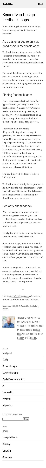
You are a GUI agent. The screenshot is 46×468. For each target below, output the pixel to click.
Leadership (7, 392)
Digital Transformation (13, 379)
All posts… (7, 405)
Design (5, 359)
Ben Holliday (8, 4)
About (40, 4)
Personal (6, 399)
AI (3, 386)
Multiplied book (9, 437)
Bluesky (20, 337)
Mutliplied (7, 353)
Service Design (9, 366)
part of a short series (19, 295)
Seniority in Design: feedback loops (19, 17)
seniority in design (32, 26)
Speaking (7, 457)
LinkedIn (32, 337)
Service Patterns (10, 372)
